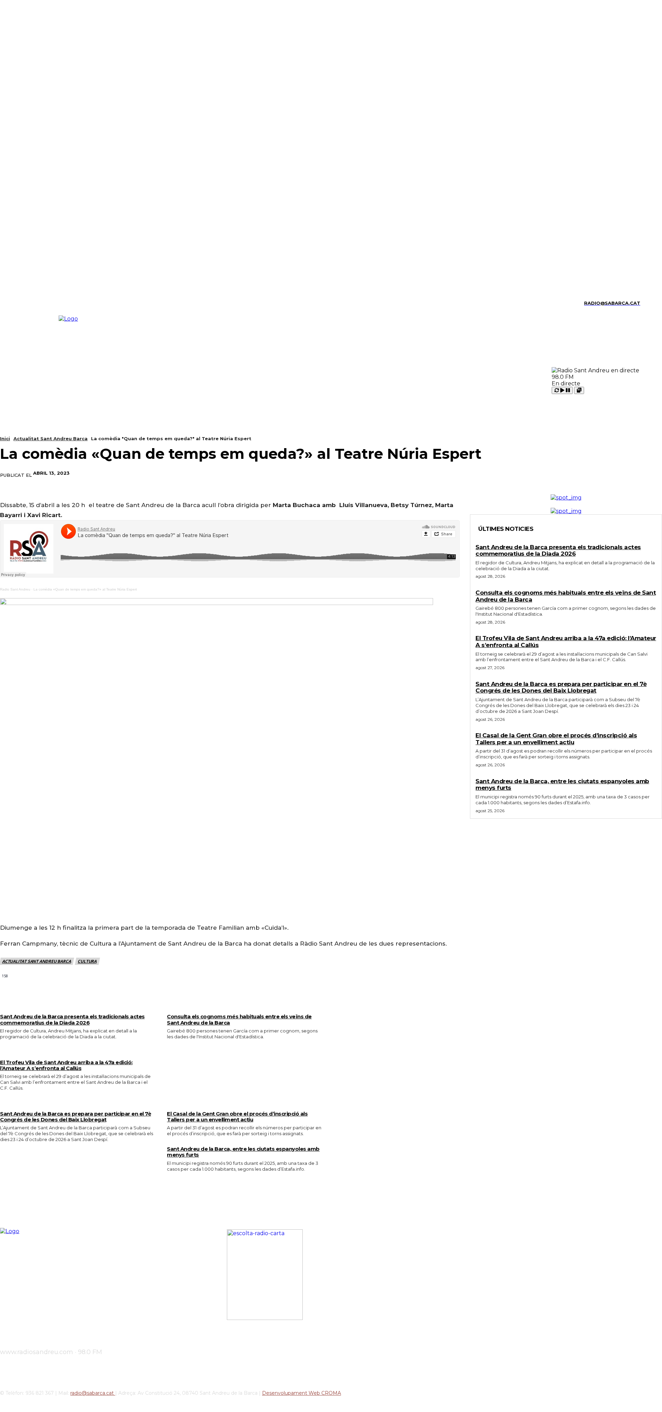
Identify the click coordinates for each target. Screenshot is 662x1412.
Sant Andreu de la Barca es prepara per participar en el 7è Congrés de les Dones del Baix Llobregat (75, 1116)
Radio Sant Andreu (15, 589)
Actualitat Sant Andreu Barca (50, 438)
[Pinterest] (419, 473)
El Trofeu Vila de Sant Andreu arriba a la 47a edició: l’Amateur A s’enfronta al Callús (66, 1065)
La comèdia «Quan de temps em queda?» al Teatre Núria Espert (85, 589)
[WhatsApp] (444, 473)
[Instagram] (13, 303)
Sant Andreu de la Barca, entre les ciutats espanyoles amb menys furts (243, 1152)
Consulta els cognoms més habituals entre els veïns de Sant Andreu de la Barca (239, 1019)
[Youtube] (61, 303)
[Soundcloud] (25, 303)
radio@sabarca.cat (92, 1393)
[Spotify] (37, 303)
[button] (648, 302)
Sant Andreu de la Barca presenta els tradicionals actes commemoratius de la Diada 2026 (72, 1019)
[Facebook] (370, 473)
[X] (49, 303)
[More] (469, 473)
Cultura (87, 961)
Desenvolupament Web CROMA (301, 1393)
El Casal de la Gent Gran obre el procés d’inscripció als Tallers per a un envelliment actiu (237, 1116)
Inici (5, 438)
